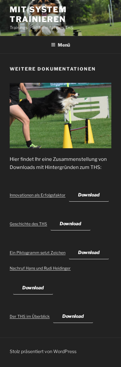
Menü (64, 45)
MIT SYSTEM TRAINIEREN (38, 14)
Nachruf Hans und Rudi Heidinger (40, 268)
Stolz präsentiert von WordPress (43, 351)
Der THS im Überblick (30, 316)
